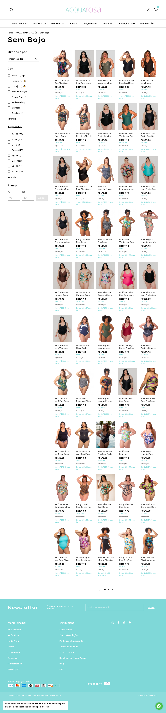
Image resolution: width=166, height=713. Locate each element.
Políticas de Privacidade (71, 641)
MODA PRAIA (22, 33)
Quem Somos (65, 629)
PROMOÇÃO (147, 23)
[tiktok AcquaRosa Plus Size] (124, 622)
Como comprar (66, 652)
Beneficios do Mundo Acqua (72, 658)
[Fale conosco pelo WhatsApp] (159, 706)
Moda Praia (57, 23)
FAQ (61, 669)
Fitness (73, 23)
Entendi (45, 707)
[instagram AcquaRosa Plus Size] (112, 622)
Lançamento (90, 23)
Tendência (107, 23)
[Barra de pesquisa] (11, 10)
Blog (61, 663)
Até (23, 192)
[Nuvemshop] (148, 695)
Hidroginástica (127, 23)
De (9, 192)
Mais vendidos (20, 23)
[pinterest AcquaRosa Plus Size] (129, 622)
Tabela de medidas (68, 646)
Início (10, 33)
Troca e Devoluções (68, 635)
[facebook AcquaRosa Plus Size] (118, 622)
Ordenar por (17, 52)
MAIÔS (34, 33)
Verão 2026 (39, 23)
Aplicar (41, 198)
